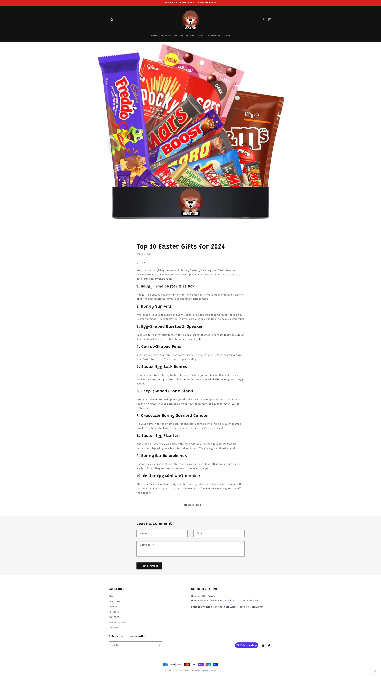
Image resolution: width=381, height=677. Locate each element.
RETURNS (114, 612)
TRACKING (114, 601)
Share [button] (142, 262)
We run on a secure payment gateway (200, 670)
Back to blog (192, 504)
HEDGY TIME (178, 670)
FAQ (111, 596)
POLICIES (114, 627)
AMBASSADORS (117, 622)
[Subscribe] (159, 645)
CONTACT (114, 617)
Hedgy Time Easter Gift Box (168, 287)
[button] (112, 20)
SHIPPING (114, 606)
